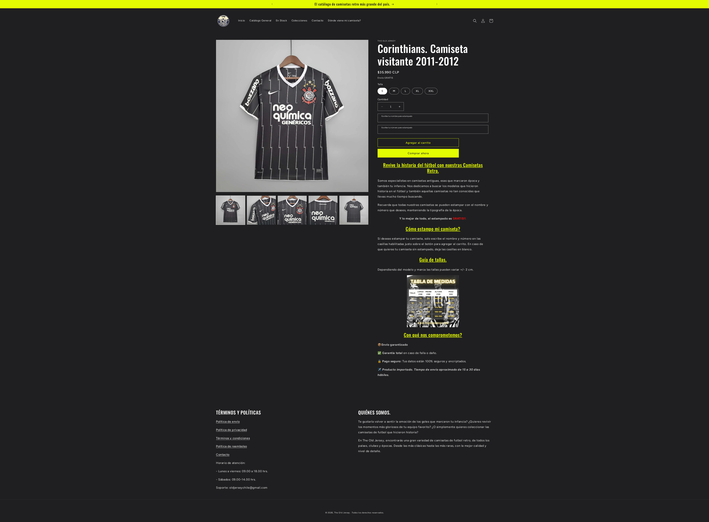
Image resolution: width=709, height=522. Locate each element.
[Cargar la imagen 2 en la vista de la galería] (261, 210)
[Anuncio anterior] (272, 4)
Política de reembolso (231, 446)
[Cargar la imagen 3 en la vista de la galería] (292, 210)
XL (417, 91)
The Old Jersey (342, 512)
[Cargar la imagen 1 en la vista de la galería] (230, 210)
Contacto (223, 454)
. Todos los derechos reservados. (367, 512)
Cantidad (383, 99)
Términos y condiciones (233, 438)
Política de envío (228, 421)
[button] (475, 21)
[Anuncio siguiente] (437, 4)
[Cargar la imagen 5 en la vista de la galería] (353, 210)
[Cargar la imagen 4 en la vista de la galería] (323, 210)
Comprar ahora (418, 153)
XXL (431, 91)
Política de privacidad (231, 429)
